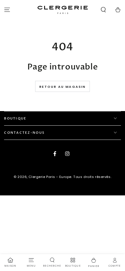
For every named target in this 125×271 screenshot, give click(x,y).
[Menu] (7, 10)
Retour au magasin (62, 86)
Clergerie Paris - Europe (50, 176)
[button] (103, 10)
